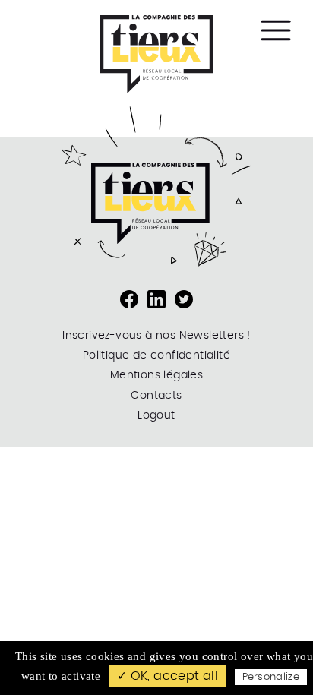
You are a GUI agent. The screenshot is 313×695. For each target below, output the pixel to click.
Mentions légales (156, 375)
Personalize (271, 677)
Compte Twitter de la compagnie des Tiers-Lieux (184, 299)
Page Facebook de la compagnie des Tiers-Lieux (129, 299)
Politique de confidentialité (156, 355)
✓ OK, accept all (167, 676)
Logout (156, 415)
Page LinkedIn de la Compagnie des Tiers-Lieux (156, 299)
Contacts (156, 395)
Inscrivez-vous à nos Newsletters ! (156, 335)
